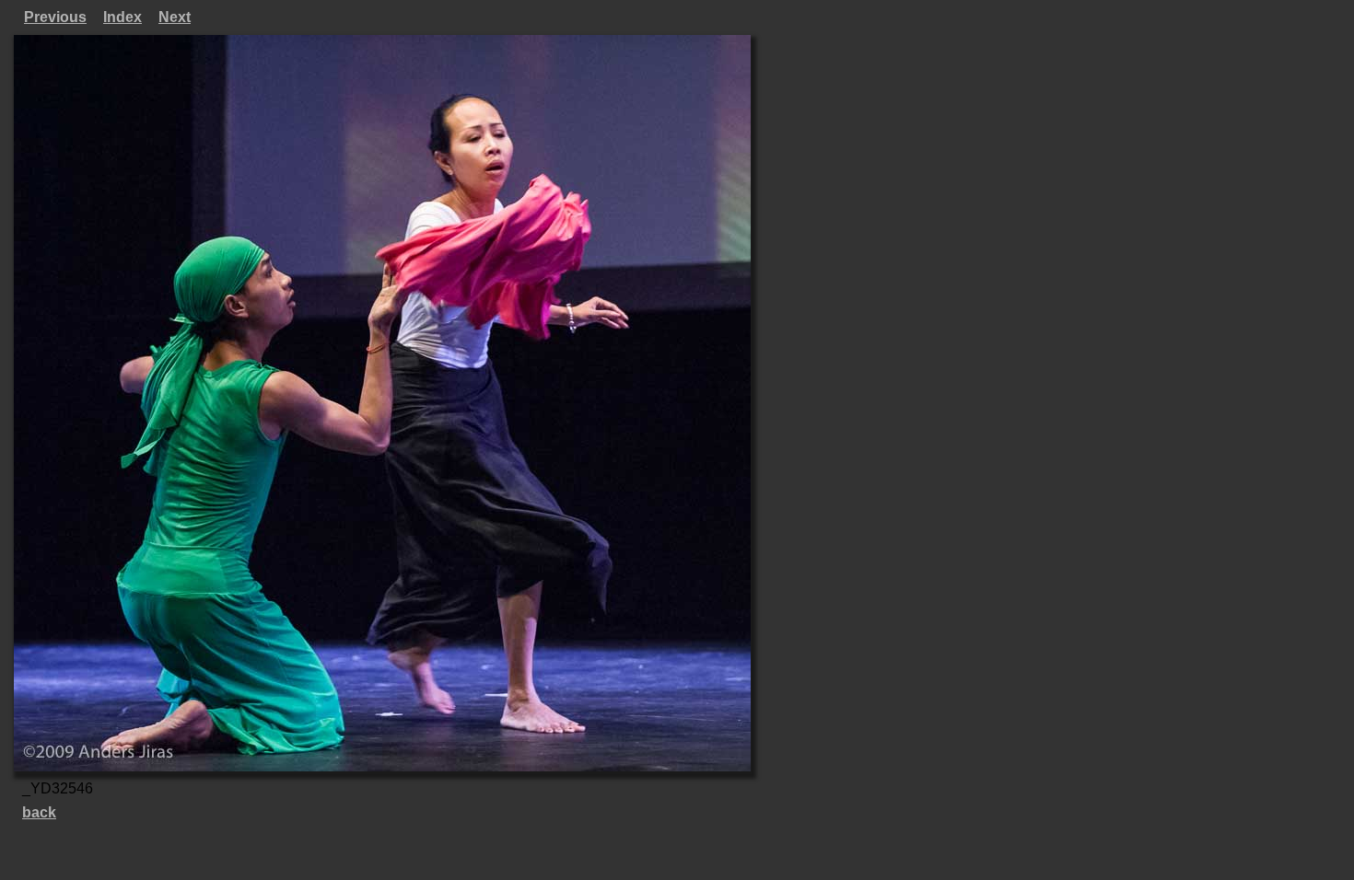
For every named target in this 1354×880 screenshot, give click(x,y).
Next (174, 17)
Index (122, 17)
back (39, 812)
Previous (55, 17)
